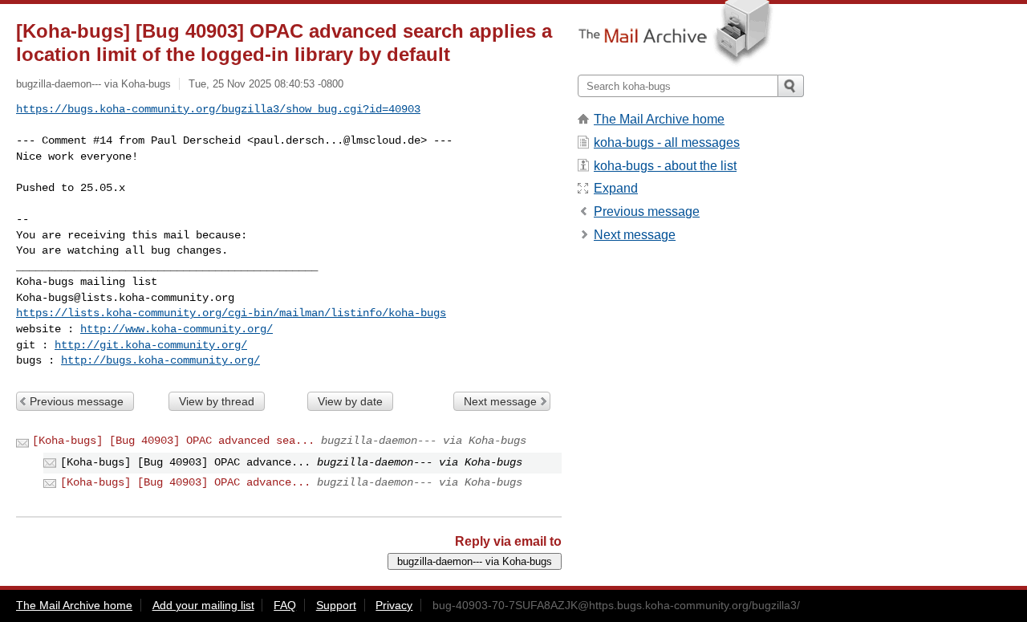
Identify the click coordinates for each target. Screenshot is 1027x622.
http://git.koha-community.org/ (151, 345)
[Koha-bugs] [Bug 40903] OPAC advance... (185, 482)
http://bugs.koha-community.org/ (160, 360)
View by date (350, 401)
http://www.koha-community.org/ (176, 329)
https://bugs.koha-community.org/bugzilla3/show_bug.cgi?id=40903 (218, 109)
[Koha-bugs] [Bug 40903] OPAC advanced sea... (173, 440)
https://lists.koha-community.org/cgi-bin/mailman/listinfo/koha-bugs (231, 313)
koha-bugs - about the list (665, 166)
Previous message (77, 401)
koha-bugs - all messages (667, 142)
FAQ (285, 605)
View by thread (216, 401)
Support (336, 605)
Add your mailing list (203, 605)
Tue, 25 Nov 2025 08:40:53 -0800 (266, 84)
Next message (500, 401)
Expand (616, 188)
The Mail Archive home (659, 119)
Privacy (393, 605)
